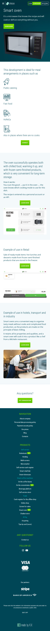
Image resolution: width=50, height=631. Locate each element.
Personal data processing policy (25, 422)
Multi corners (25, 460)
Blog (25, 433)
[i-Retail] (10, 3)
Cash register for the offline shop (25, 499)
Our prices (25, 429)
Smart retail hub (25, 471)
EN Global (45, 3)
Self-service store (25, 492)
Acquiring (25, 520)
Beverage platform (25, 489)
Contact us (25, 539)
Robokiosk (24, 453)
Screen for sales (25, 506)
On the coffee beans (25, 481)
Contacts (25, 436)
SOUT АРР (25, 612)
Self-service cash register (25, 467)
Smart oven (24, 510)
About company (25, 418)
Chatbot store (25, 513)
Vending (25, 457)
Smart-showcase (25, 474)
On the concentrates (24, 485)
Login (30, 3)
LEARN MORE (9, 26)
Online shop (25, 503)
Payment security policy (25, 425)
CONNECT (25, 143)
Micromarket (25, 464)
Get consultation (25, 400)
